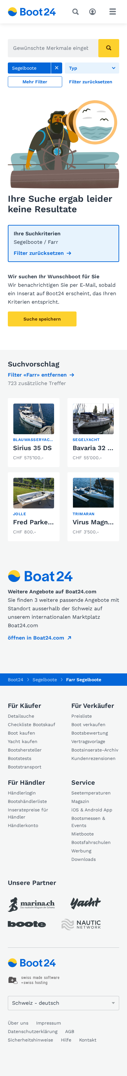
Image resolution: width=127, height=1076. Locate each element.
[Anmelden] (94, 11)
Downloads (83, 859)
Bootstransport (24, 766)
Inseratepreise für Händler (28, 813)
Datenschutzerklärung (32, 1031)
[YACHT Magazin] (85, 903)
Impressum (48, 1023)
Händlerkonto (23, 825)
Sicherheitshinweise (30, 1039)
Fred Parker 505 (38, 522)
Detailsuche (21, 716)
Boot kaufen (21, 733)
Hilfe (66, 1039)
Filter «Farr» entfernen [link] (37, 375)
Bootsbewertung (89, 733)
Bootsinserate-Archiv (94, 749)
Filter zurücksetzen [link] (39, 253)
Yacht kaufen (22, 741)
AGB (69, 1031)
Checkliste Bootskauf (31, 724)
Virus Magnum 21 (99, 522)
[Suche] (76, 12)
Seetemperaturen (91, 792)
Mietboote (82, 833)
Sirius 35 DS (32, 448)
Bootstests (19, 758)
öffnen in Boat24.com (36, 638)
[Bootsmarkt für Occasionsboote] (32, 11)
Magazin (80, 801)
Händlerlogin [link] (22, 792)
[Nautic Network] (81, 924)
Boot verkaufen (88, 724)
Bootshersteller (25, 749)
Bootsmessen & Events (88, 822)
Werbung (81, 850)
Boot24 (15, 679)
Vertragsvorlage (88, 741)
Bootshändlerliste (27, 801)
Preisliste (81, 716)
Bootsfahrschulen (91, 842)
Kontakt (87, 1039)
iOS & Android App (91, 809)
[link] (56, 68)
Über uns (18, 1023)
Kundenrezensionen (93, 758)
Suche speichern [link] (42, 319)
